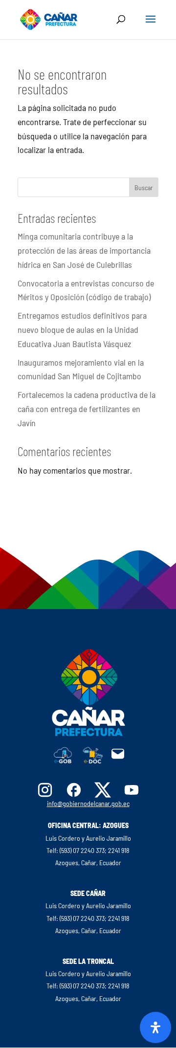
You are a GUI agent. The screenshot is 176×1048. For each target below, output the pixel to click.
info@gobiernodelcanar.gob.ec (88, 803)
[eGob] (63, 760)
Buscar (143, 187)
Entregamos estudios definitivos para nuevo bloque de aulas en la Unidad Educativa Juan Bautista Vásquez (82, 329)
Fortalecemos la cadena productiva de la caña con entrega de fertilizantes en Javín (86, 408)
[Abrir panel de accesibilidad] (155, 1027)
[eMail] (117, 757)
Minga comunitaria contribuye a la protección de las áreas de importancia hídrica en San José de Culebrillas (84, 250)
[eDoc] (93, 760)
